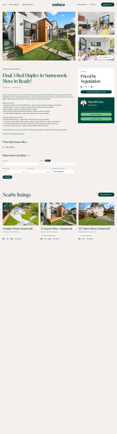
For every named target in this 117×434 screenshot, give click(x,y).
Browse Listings (28, 4)
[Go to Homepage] (58, 4)
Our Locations (81, 4)
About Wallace (14, 4)
